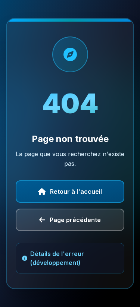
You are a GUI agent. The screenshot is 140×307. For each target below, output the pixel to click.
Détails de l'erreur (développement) (57, 258)
